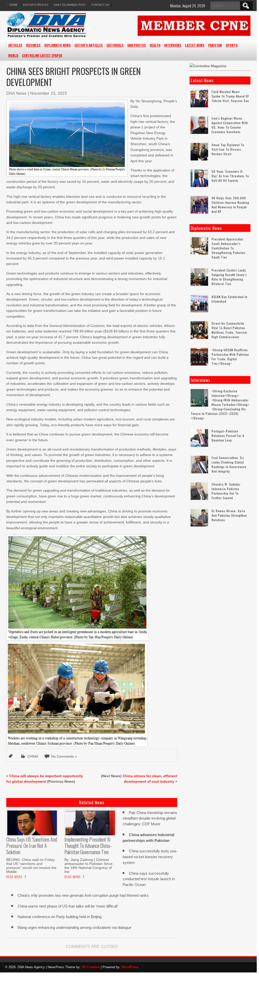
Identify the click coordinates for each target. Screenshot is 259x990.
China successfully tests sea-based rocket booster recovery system (150, 857)
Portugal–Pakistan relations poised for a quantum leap (228, 435)
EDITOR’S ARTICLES (88, 45)
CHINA (32, 756)
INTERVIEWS (172, 45)
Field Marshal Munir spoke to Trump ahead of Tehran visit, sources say (230, 96)
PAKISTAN (215, 45)
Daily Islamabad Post (70, 4)
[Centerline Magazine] (208, 66)
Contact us (100, 4)
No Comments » (64, 756)
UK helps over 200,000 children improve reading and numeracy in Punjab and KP (230, 205)
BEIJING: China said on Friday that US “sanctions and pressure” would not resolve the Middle (31, 866)
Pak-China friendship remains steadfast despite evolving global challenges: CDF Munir (150, 818)
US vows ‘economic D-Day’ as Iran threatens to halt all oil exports (230, 176)
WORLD (13, 55)
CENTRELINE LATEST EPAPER (42, 55)
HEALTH (155, 45)
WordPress (130, 967)
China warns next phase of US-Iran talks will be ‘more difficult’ (68, 906)
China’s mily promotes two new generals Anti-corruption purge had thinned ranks (83, 895)
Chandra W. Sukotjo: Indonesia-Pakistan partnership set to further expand (226, 491)
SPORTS (232, 45)
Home (13, 4)
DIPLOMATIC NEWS (57, 45)
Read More (14, 876)
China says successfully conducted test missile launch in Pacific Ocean (149, 879)
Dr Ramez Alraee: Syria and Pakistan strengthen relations (229, 515)
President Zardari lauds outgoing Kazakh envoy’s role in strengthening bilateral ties (229, 277)
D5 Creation (91, 967)
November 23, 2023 (48, 93)
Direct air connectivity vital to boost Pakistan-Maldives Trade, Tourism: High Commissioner (230, 330)
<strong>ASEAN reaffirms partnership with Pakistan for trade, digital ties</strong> (230, 357)
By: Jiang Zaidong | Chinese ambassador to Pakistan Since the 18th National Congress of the (88, 866)
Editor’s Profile (35, 4)
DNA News (16, 93)
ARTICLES (15, 45)
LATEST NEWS (194, 45)
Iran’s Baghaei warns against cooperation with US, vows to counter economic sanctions (230, 125)
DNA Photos (136, 45)
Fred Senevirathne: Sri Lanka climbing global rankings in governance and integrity (229, 464)
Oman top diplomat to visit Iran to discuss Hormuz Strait (228, 149)
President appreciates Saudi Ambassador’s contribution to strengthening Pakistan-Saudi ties (229, 248)
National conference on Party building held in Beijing (60, 917)
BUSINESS (33, 45)
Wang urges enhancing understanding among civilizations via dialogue (74, 927)
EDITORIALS (115, 45)
